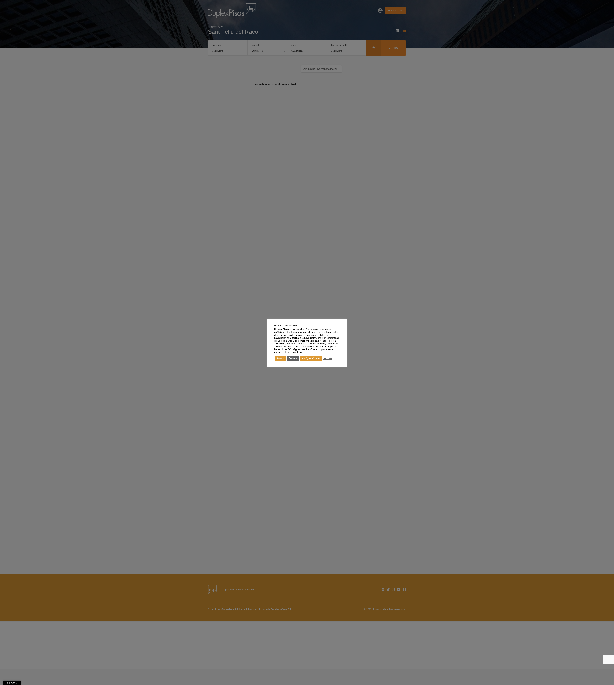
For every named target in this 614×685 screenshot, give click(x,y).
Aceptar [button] (280, 358)
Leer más (327, 358)
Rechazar (293, 358)
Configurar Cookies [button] (311, 358)
